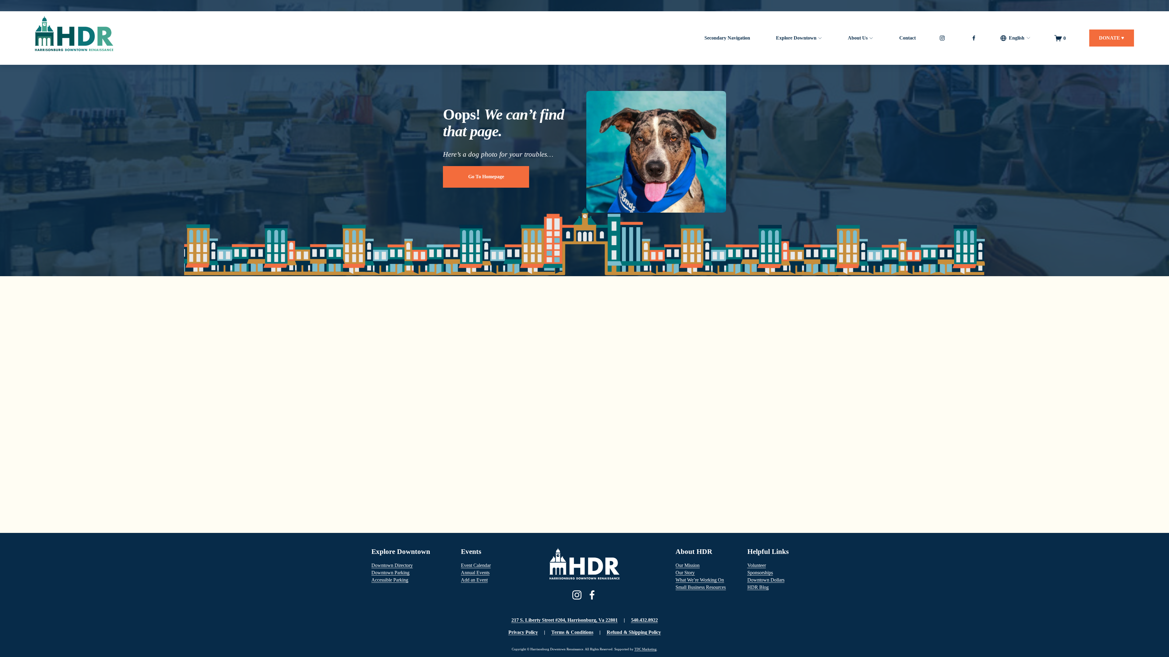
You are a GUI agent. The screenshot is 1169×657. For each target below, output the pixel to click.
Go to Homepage (486, 176)
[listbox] (1015, 38)
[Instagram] (942, 38)
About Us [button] (858, 37)
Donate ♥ (1111, 37)
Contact (907, 37)
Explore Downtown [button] (796, 37)
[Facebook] (974, 38)
